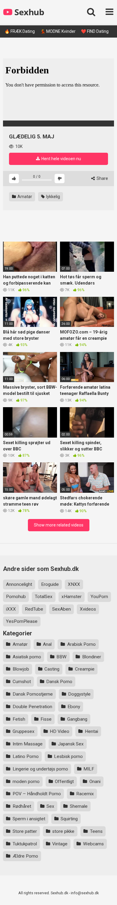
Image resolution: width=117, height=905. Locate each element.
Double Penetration (32, 706)
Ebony (74, 706)
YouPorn (99, 596)
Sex (50, 806)
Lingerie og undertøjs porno (40, 769)
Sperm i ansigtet (29, 818)
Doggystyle (79, 694)
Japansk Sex (71, 744)
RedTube (34, 609)
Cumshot (22, 681)
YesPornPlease (22, 621)
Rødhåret (22, 806)
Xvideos (88, 609)
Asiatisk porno (27, 657)
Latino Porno (26, 756)
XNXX (74, 584)
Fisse (46, 719)
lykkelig (52, 196)
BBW (61, 657)
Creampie (84, 669)
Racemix (85, 793)
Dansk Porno (59, 681)
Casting (51, 669)
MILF (88, 769)
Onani (94, 781)
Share (102, 178)
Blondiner (91, 657)
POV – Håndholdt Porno (37, 793)
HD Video (59, 731)
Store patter (25, 831)
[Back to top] (106, 893)
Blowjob (21, 669)
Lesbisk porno (68, 756)
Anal (47, 644)
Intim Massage (28, 744)
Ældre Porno (25, 856)
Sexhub (28, 12)
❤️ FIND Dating (95, 31)
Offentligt (64, 781)
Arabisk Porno (81, 644)
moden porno (26, 781)
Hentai (91, 731)
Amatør (24, 196)
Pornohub (16, 596)
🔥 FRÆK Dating (19, 31)
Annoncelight (19, 584)
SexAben (61, 609)
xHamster (72, 596)
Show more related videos (58, 525)
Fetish (19, 719)
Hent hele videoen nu (60, 158)
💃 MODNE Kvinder (58, 31)
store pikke (63, 831)
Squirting (69, 818)
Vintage (60, 844)
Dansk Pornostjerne (33, 694)
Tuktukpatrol (25, 844)
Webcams (93, 844)
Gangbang (77, 719)
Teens (96, 831)
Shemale (79, 806)
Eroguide (50, 584)
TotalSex (43, 596)
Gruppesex (23, 731)
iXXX (11, 609)
